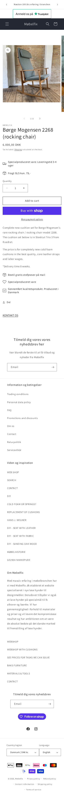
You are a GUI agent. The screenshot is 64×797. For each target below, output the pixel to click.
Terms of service (33, 789)
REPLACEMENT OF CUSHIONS (23, 512)
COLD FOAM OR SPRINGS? (21, 504)
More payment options (32, 219)
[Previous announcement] (6, 4)
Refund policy (49, 778)
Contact (11, 434)
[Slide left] (24, 118)
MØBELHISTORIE (16, 552)
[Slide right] (40, 118)
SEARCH (11, 480)
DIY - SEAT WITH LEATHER (21, 528)
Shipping (18, 149)
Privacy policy (33, 778)
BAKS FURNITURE (17, 665)
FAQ (9, 410)
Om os (10, 426)
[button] (7, 24)
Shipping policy (45, 784)
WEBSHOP (12, 641)
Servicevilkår (14, 450)
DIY (9, 496)
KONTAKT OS (10, 315)
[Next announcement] (57, 4)
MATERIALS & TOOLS (18, 673)
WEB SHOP (13, 472)
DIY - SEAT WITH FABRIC (20, 536)
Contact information (24, 784)
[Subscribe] (53, 367)
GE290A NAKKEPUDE (18, 559)
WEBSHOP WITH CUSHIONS (22, 649)
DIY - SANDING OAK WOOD (22, 543)
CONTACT (12, 488)
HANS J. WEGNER (16, 520)
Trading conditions (18, 394)
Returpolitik (14, 442)
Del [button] (9, 302)
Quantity (7, 181)
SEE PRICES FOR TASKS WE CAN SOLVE (28, 657)
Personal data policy (19, 402)
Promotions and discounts (22, 418)
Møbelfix (19, 778)
